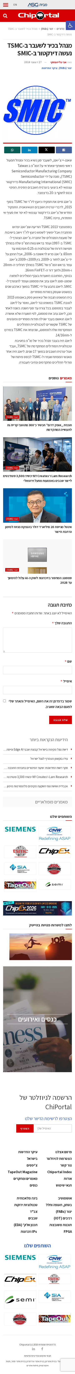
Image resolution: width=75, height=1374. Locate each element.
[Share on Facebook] (64, 150)
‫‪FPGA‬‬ (68, 1231)
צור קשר (66, 1165)
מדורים (60, 29)
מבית (43, 4)
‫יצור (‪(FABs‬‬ (47, 29)
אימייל (66, 681)
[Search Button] (5, 15)
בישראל (32, 1158)
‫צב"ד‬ (34, 1211)
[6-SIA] (20, 869)
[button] (70, 25)
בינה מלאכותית (27, 1198)
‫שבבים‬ (33, 1218)
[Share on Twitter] (47, 150)
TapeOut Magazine (23, 1172)
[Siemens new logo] (20, 829)
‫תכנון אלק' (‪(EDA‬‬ (26, 1225)
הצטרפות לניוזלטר (59, 1158)
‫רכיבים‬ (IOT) (63, 1218)
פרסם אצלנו (63, 1152)
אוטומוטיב (65, 1198)
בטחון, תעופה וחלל (59, 1205)
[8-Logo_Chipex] (55, 852)
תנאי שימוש (64, 1185)
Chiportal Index (59, 1172)
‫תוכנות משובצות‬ (60, 1225)
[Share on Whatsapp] (12, 150)
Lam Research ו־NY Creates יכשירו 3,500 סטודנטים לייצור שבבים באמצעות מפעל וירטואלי (37, 478)
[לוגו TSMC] (20, 852)
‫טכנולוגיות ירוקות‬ (26, 1205)
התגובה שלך (62, 623)
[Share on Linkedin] (29, 150)
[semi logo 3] (55, 884)
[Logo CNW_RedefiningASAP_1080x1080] (55, 833)
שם (68, 661)
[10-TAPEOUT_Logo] (20, 885)
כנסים (34, 1185)
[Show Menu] (5, 4)
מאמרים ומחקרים (26, 1178)
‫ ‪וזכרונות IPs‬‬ (29, 1231)
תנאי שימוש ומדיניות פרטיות (37, 1355)
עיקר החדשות (49, 68)
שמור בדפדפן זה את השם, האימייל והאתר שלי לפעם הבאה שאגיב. (40, 704)
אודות (68, 1178)
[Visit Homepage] (38, 15)
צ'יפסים (32, 1165)
